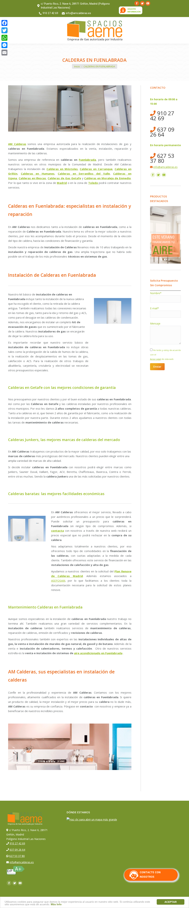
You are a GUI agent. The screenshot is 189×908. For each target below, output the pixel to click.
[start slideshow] (157, 260)
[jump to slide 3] (169, 260)
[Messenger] (4, 45)
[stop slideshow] (173, 260)
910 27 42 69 (50, 13)
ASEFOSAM (58, 580)
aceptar (170, 901)
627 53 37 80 (162, 158)
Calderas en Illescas (32, 178)
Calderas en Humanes (37, 173)
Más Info (56, 904)
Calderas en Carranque (96, 169)
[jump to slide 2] (165, 260)
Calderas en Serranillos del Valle (84, 173)
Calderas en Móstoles (62, 169)
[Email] (4, 52)
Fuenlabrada (87, 160)
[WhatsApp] (4, 37)
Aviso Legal (155, 359)
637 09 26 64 (162, 132)
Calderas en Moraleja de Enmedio (107, 178)
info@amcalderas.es (78, 13)
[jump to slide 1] (162, 260)
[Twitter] (4, 30)
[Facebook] (4, 23)
